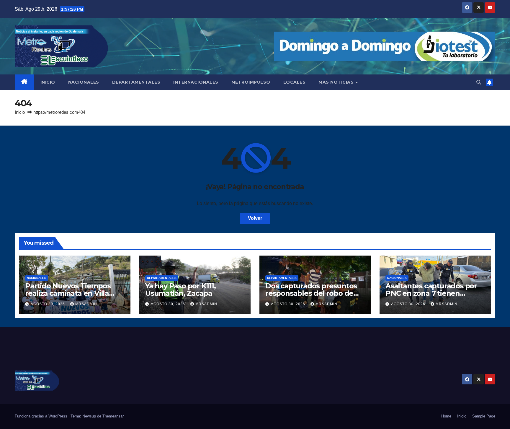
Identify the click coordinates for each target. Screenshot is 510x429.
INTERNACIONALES (195, 82)
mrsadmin (86, 304)
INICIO (47, 82)
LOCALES (294, 82)
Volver (255, 218)
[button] (478, 82)
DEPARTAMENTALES (136, 82)
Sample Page (483, 416)
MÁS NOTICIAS (336, 82)
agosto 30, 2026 (48, 304)
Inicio (20, 112)
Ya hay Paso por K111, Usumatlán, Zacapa (180, 290)
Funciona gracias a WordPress (41, 416)
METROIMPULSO (250, 82)
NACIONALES (83, 82)
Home (446, 416)
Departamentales (161, 278)
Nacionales (36, 278)
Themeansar (113, 416)
